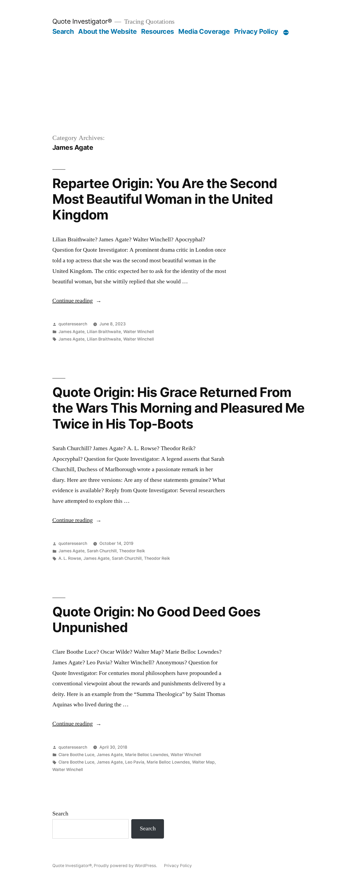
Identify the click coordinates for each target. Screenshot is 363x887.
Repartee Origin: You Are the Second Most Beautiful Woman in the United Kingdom (164, 199)
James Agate (71, 331)
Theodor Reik (132, 550)
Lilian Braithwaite (104, 331)
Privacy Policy (256, 31)
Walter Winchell (138, 331)
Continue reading (77, 300)
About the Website (107, 31)
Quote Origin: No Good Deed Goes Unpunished (156, 619)
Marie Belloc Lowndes (146, 754)
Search (63, 31)
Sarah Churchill (102, 550)
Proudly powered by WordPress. (126, 865)
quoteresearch (72, 323)
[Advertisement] (181, 75)
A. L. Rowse (69, 558)
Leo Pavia (134, 762)
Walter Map (203, 762)
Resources (157, 31)
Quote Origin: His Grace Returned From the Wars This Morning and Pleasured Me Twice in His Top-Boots (178, 408)
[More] (286, 32)
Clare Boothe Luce (76, 754)
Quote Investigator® (82, 21)
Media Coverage (204, 31)
